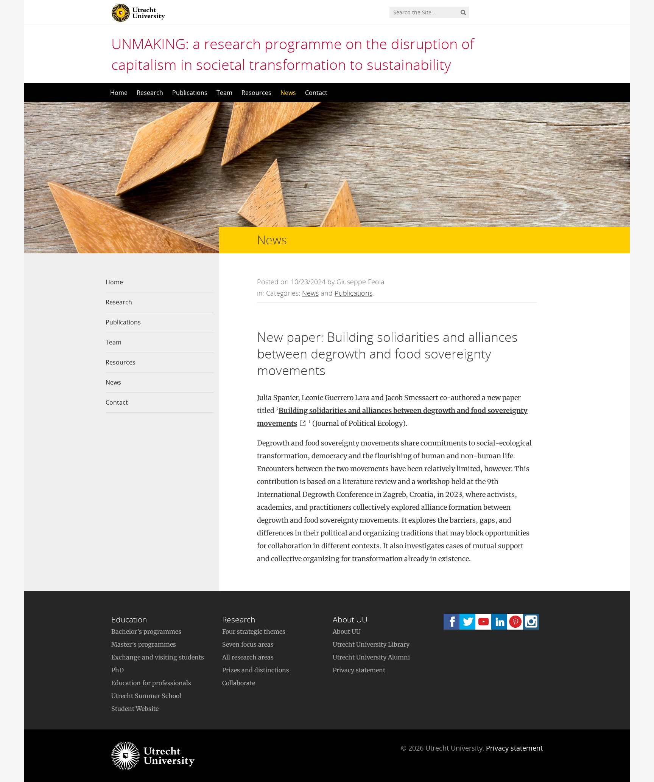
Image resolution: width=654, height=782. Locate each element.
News (288, 92)
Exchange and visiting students (157, 657)
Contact (316, 92)
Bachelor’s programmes (146, 631)
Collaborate (238, 683)
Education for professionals (151, 683)
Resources (256, 92)
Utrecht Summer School (146, 696)
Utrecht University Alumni (371, 657)
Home (119, 92)
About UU (347, 631)
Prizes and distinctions (255, 670)
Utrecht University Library (371, 644)
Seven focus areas (248, 644)
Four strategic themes (253, 631)
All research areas (248, 657)
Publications (189, 92)
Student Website (135, 708)
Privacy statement (359, 670)
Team (224, 92)
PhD (117, 670)
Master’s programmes (143, 644)
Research (150, 92)
